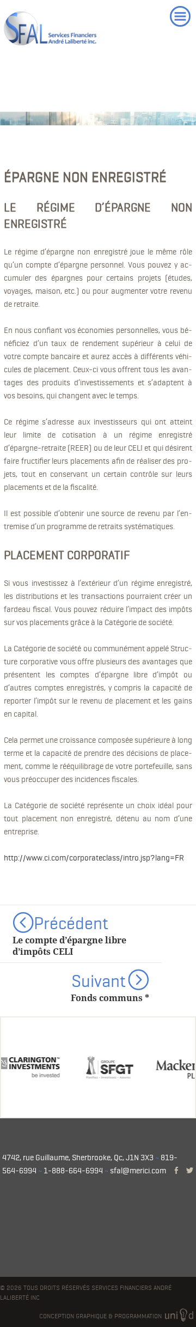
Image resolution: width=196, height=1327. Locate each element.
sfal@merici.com (138, 1170)
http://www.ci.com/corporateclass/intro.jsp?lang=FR (94, 858)
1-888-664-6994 (73, 1170)
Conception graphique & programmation (101, 1316)
